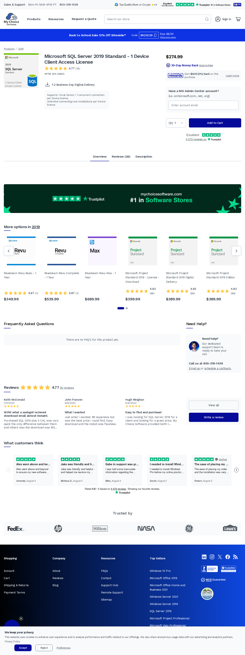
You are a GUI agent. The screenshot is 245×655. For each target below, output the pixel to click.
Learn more (232, 75)
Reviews (57, 578)
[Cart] (238, 19)
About (56, 571)
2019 (21, 48)
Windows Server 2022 (164, 596)
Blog (55, 585)
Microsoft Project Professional (170, 618)
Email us (195, 368)
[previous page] (8, 251)
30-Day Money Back (192, 65)
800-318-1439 (69, 4)
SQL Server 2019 (160, 611)
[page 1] (120, 308)
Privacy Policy (12, 641)
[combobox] (157, 19)
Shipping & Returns (16, 585)
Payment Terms (14, 592)
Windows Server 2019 (164, 604)
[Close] (241, 630)
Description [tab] (144, 156)
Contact (106, 578)
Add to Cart (215, 123)
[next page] (236, 251)
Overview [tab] (99, 156)
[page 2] (127, 308)
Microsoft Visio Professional (168, 625)
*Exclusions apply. (168, 37)
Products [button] (33, 19)
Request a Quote (84, 19)
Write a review (213, 417)
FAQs (104, 571)
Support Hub (109, 585)
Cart (7, 578)
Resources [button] (56, 19)
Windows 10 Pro (160, 571)
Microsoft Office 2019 (163, 578)
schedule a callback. (217, 368)
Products (9, 48)
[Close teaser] (21, 618)
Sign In (226, 19)
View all (213, 405)
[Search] (207, 19)
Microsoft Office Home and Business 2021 (167, 587)
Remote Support (112, 592)
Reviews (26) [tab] (121, 156)
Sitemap (106, 599)
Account (9, 571)
